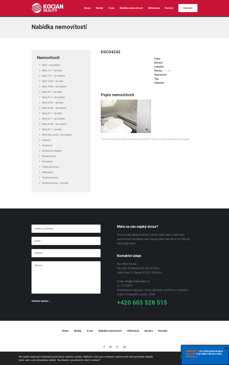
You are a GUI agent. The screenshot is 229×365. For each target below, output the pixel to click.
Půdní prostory (50, 167)
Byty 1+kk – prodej (52, 81)
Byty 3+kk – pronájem (54, 124)
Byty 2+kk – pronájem (54, 108)
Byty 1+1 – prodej (52, 70)
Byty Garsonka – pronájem (57, 134)
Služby (99, 8)
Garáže (46, 140)
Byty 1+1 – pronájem (53, 75)
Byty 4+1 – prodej (52, 129)
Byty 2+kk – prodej (52, 102)
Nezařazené (49, 156)
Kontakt (187, 8)
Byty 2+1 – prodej (52, 91)
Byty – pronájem (51, 65)
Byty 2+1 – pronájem (53, 97)
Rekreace (47, 172)
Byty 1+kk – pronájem (54, 86)
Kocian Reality (47, 8)
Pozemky (47, 161)
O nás (111, 8)
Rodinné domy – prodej (55, 183)
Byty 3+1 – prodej (52, 113)
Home (87, 8)
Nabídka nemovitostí (131, 8)
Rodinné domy (50, 177)
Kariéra (169, 8)
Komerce (47, 145)
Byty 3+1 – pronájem (53, 118)
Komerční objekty (52, 150)
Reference (154, 8)
